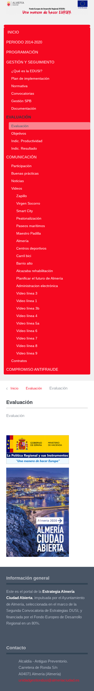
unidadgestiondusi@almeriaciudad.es (49, 680)
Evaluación (18, 117)
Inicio (13, 32)
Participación (21, 166)
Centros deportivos (31, 248)
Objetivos (18, 133)
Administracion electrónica (37, 286)
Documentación (23, 108)
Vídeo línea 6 (26, 331)
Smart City (24, 211)
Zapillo (21, 196)
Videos (16, 188)
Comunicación (21, 157)
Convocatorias (22, 93)
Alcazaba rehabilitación (34, 271)
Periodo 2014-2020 (24, 42)
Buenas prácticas (25, 173)
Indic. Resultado (24, 148)
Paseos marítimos (30, 226)
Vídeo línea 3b (27, 308)
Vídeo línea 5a (27, 323)
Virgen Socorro (28, 203)
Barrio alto (24, 263)
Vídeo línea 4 (26, 316)
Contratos (19, 361)
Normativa (19, 86)
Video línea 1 (26, 301)
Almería (22, 241)
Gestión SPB (21, 101)
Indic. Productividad (26, 141)
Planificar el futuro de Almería (39, 278)
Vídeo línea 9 (26, 353)
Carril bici (23, 256)
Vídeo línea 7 (26, 338)
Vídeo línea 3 (26, 293)
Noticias (17, 181)
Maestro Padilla (28, 233)
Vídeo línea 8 (26, 346)
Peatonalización (28, 218)
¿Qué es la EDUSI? (26, 71)
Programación (22, 52)
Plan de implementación (30, 78)
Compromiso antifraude (32, 369)
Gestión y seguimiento (30, 62)
